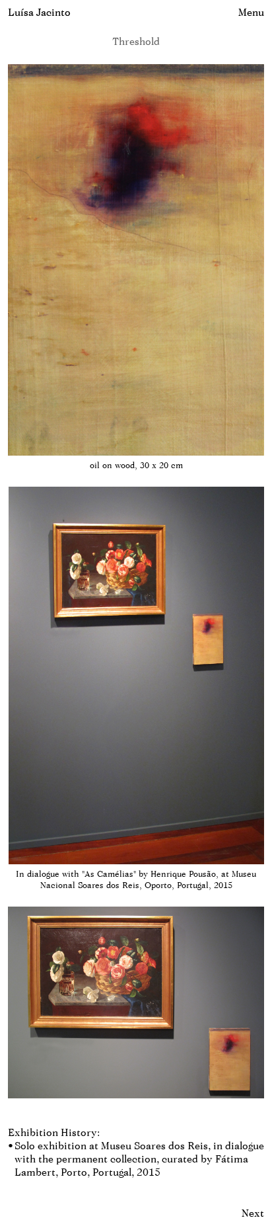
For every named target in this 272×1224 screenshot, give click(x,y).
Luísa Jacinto (39, 12)
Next (253, 1213)
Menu (251, 12)
